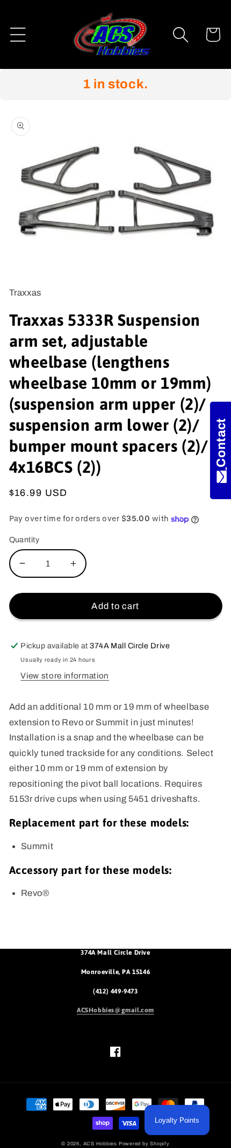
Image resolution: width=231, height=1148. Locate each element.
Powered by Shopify (144, 1143)
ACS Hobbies (100, 1143)
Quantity (24, 539)
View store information (64, 675)
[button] (18, 34)
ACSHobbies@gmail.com (115, 1010)
